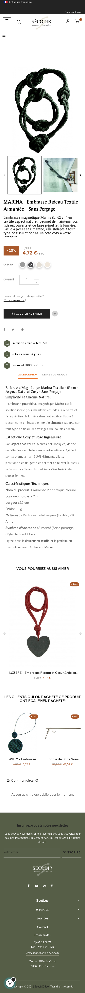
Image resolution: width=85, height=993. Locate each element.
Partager (4, 329)
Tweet (13, 329)
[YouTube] (36, 886)
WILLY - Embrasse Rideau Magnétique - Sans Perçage (22, 760)
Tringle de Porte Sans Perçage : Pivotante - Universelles (63, 760)
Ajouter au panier (28, 313)
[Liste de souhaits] (55, 314)
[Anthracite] (31, 265)
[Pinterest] (44, 886)
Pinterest (22, 329)
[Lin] (39, 265)
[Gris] (22, 265)
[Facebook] (28, 886)
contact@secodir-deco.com (42, 952)
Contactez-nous (14, 300)
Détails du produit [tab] (54, 375)
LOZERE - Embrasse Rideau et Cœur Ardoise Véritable (42, 673)
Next (80, 175)
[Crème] (47, 265)
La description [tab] (28, 375)
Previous (5, 175)
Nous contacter (73, 12)
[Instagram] (52, 886)
